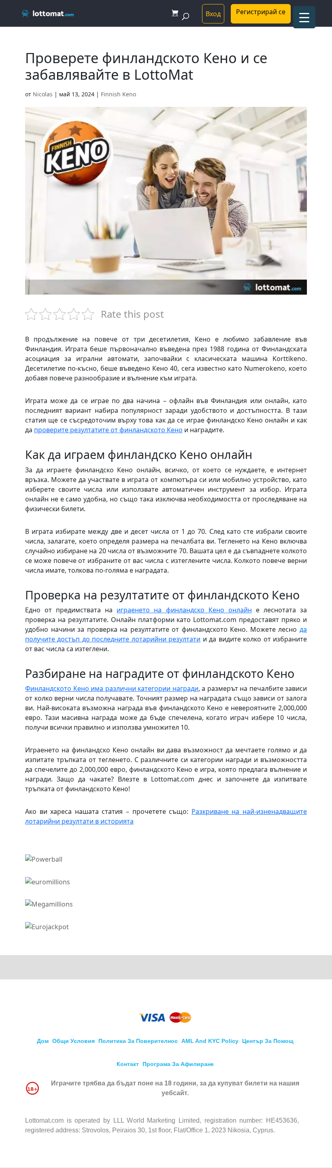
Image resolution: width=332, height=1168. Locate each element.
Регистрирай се (260, 11)
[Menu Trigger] (304, 17)
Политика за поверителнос (138, 1041)
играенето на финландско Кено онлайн (184, 609)
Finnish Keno (118, 94)
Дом (43, 1041)
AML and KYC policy (209, 1041)
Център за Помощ (268, 1041)
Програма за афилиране (178, 1064)
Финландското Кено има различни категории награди (111, 688)
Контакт (128, 1064)
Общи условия (73, 1041)
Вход (213, 13)
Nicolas (43, 94)
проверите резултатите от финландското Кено (108, 429)
